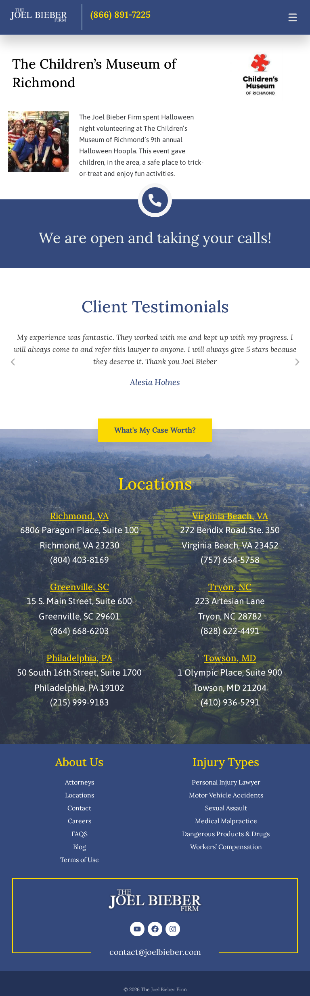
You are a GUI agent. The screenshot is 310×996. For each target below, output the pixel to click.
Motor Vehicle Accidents (226, 795)
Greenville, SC (79, 586)
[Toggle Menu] (293, 17)
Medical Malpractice (226, 821)
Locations (79, 795)
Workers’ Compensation (226, 847)
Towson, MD (230, 657)
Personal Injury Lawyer (226, 782)
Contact (79, 808)
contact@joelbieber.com (155, 952)
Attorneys (79, 782)
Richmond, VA (79, 515)
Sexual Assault (226, 808)
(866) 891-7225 (120, 14)
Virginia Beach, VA (230, 515)
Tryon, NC (229, 586)
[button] (12, 361)
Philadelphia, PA (79, 657)
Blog (79, 847)
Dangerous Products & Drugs (226, 834)
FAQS (79, 834)
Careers (79, 821)
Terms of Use (79, 860)
